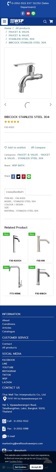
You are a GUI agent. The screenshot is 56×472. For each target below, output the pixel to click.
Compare (39, 147)
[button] (44, 21)
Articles (6, 328)
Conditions (8, 324)
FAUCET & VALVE (28, 155)
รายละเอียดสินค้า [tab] (15, 192)
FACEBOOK (8, 360)
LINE (4, 364)
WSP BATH (18, 165)
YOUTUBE (7, 367)
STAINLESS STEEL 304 (30, 158)
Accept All (36, 467)
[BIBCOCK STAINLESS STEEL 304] (28, 73)
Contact (7, 344)
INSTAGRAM (9, 371)
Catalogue (8, 331)
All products (9, 347)
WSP (4, 378)
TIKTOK (6, 375)
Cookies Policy (15, 461)
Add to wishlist (16, 147)
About (6, 320)
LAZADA (7, 382)
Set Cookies (20, 467)
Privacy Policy (42, 458)
